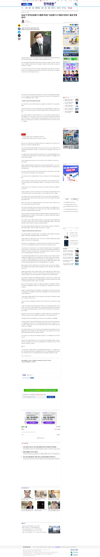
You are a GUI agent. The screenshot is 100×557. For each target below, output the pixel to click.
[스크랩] (28, 25)
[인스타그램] (37, 0)
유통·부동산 (37, 7)
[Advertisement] (30, 82)
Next (77, 174)
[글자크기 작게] (25, 25)
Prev (64, 174)
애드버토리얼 (65, 248)
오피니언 (59, 7)
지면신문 (74, 0)
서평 (70, 230)
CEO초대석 (27, 12)
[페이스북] (29, 0)
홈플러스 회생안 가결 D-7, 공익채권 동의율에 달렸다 (30, 527)
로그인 (62, 0)
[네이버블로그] (33, 0)
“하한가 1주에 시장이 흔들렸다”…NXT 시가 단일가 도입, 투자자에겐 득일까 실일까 (35, 532)
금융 (42, 7)
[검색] (77, 7)
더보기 (77, 128)
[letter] (46, 0)
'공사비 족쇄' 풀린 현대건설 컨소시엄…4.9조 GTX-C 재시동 (32, 530)
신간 (76, 230)
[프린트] (23, 25)
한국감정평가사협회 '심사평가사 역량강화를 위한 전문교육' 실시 (33, 136)
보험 (45, 7)
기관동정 (74, 199)
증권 (30, 7)
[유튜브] (41, 0)
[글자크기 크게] (26, 25)
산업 (33, 7)
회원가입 (66, 0)
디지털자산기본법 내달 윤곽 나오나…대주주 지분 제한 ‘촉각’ (32, 529)
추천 (65, 230)
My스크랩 (70, 0)
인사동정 (67, 199)
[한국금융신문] (24, 0)
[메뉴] (22, 7)
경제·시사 (53, 7)
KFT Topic (64, 7)
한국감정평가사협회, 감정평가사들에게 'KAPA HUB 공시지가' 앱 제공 (34, 138)
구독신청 (58, 0)
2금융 (49, 7)
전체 (26, 7)
